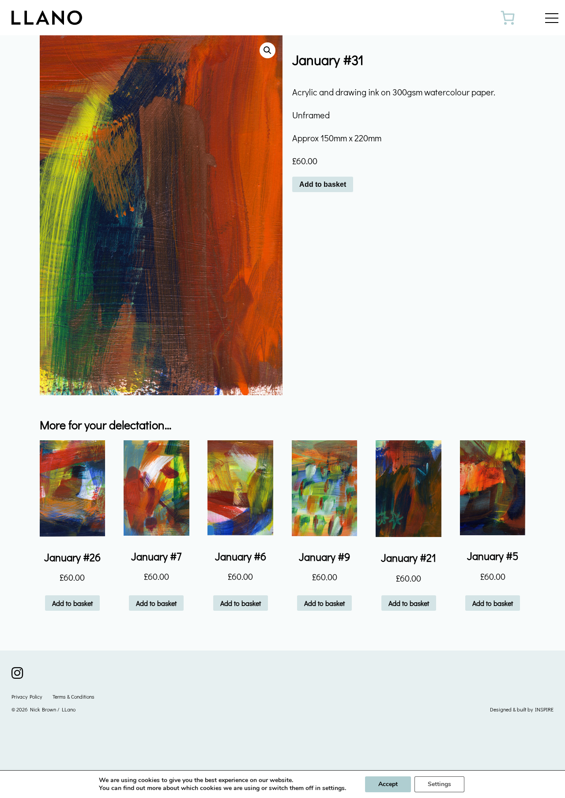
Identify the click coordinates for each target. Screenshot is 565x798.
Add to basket (322, 184)
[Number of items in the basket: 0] (507, 17)
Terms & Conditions (73, 696)
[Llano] (55, 18)
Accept (388, 784)
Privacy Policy (26, 696)
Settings (439, 784)
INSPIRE (544, 709)
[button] (267, 50)
